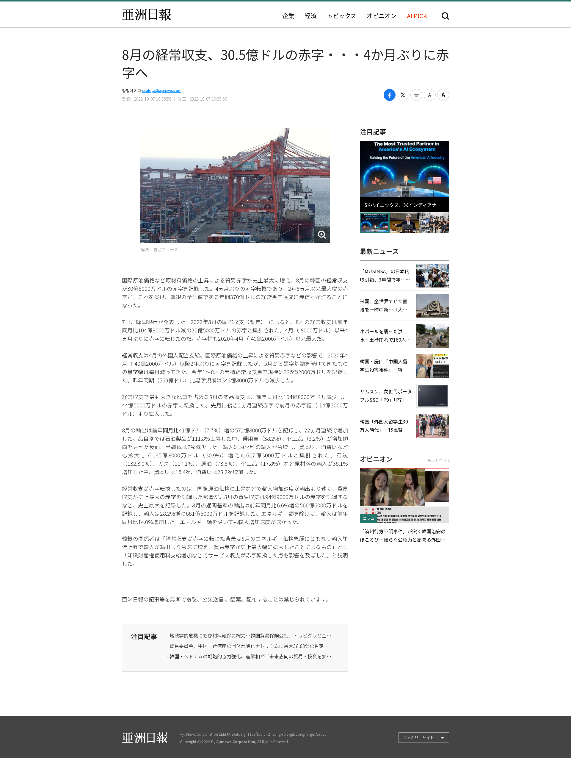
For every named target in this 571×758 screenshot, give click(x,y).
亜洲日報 (146, 14)
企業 (288, 16)
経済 (310, 16)
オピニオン (381, 16)
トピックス (341, 16)
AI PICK (417, 16)
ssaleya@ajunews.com (161, 90)
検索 (445, 16)
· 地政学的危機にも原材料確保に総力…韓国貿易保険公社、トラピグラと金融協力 (249, 635)
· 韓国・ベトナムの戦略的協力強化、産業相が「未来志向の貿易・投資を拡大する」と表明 (249, 656)
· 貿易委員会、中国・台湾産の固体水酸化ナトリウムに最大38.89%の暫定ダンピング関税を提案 (249, 645)
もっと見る (437, 460)
